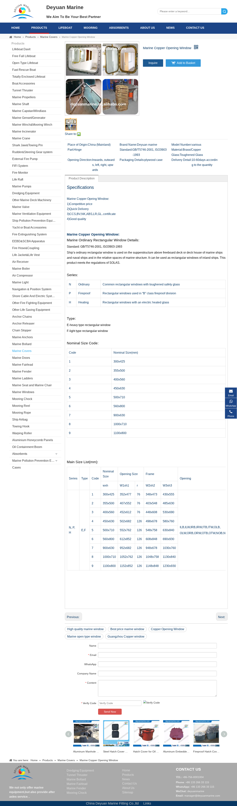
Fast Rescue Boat (24, 69)
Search (224, 11)
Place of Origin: (78, 144)
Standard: (126, 149)
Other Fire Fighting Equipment (32, 302)
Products (39, 27)
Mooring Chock (22, 398)
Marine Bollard (21, 344)
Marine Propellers (24, 97)
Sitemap (127, 792)
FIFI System (20, 165)
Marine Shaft (20, 104)
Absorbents (119, 27)
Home (15, 27)
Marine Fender (21, 371)
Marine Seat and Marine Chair (32, 385)
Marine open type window (84, 636)
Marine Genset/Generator (28, 117)
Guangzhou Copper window (126, 636)
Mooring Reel (21, 405)
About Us (147, 27)
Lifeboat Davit (21, 49)
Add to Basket (186, 62)
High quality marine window (85, 629)
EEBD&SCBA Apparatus (28, 241)
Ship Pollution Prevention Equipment (36, 220)
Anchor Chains (22, 316)
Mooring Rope (21, 412)
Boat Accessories (23, 83)
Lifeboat (65, 27)
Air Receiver (20, 261)
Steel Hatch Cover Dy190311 (116, 751)
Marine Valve (20, 206)
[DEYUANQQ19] (22, 11)
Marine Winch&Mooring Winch (32, 124)
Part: (71, 149)
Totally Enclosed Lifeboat (28, 76)
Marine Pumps (21, 186)
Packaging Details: (132, 159)
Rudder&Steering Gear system (32, 152)
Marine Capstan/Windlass (29, 110)
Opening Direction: (80, 159)
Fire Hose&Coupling (25, 248)
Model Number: (181, 144)
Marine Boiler (21, 268)
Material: (177, 149)
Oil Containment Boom (27, 446)
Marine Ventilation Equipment (31, 213)
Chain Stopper (21, 330)
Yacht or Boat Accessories (29, 227)
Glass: (175, 154)
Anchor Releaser (23, 323)
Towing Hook (20, 426)
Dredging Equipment (25, 193)
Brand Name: (128, 144)
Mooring (91, 27)
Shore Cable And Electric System (34, 296)
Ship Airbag (20, 419)
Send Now (110, 711)
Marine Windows (23, 392)
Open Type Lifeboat (25, 62)
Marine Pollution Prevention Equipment (36, 460)
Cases (16, 467)
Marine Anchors (22, 337)
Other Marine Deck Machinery (31, 200)
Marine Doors (21, 357)
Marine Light (20, 282)
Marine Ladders (22, 378)
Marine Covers (21, 350)
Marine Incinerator (24, 131)
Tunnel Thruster (22, 90)
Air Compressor (22, 275)
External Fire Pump (25, 158)
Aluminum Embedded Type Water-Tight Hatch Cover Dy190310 (176, 751)
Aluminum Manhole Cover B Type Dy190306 (86, 751)
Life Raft (17, 179)
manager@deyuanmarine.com (202, 795)
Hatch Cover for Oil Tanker (146, 751)
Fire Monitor (20, 172)
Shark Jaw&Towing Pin (27, 145)
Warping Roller (22, 433)
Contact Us (195, 27)
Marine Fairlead (22, 364)
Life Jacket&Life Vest (26, 254)
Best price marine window (127, 629)
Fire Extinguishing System (29, 234)
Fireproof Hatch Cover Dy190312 (206, 751)
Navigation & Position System (31, 289)
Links (147, 803)
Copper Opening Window (167, 629)
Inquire (153, 62)
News (170, 27)
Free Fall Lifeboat (23, 56)
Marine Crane (21, 138)
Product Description (82, 178)
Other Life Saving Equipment (31, 309)
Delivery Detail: (181, 159)
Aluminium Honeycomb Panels (32, 440)
